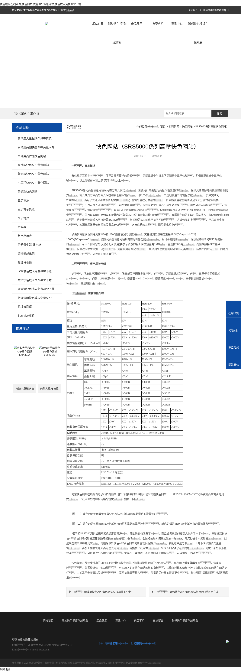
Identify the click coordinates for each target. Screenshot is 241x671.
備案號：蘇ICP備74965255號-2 (88, 663)
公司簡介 (193, 10)
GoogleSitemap (154, 663)
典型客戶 (158, 23)
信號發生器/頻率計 (29, 244)
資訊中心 (176, 23)
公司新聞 (174, 126)
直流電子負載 (26, 209)
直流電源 (23, 200)
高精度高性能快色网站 (32, 156)
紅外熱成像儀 (26, 253)
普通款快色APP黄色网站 (33, 173)
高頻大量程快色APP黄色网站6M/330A (49, 390)
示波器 (22, 227)
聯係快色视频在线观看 (214, 10)
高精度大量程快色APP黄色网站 (37, 138)
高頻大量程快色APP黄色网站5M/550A (24, 390)
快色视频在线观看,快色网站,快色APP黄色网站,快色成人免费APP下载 (40, 4)
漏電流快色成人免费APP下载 (36, 289)
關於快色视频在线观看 (118, 33)
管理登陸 (142, 663)
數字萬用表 (25, 235)
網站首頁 (98, 23)
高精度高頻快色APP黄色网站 (36, 147)
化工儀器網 (131, 663)
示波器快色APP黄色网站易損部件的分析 (107, 591)
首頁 (162, 126)
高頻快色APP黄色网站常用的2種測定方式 (194, 591)
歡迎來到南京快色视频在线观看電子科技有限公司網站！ (43, 10)
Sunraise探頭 (26, 315)
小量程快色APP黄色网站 (33, 182)
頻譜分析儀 (25, 262)
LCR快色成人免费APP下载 (35, 271)
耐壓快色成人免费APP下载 (35, 280)
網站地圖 (5, 669)
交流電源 (23, 218)
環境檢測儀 (25, 306)
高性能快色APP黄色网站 (33, 165)
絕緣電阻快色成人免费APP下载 (37, 297)
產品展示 (136, 23)
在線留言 (158, 620)
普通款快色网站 (27, 191)
